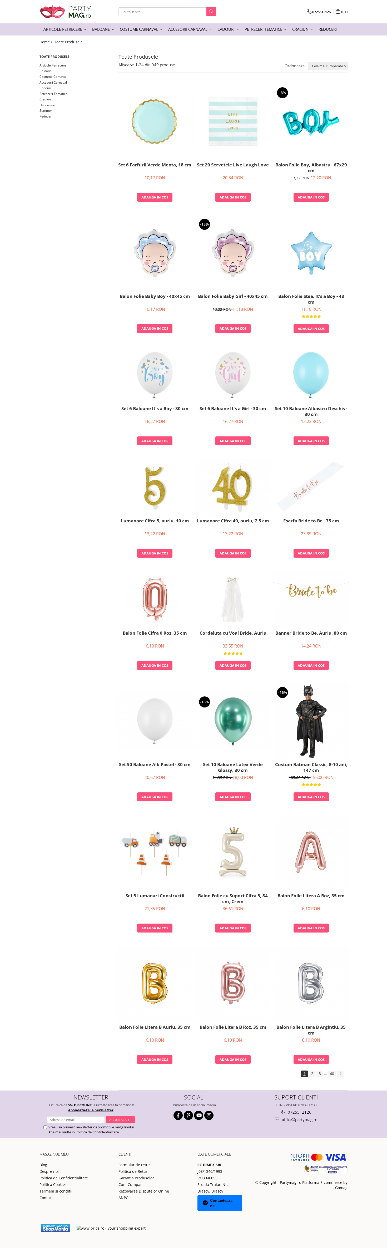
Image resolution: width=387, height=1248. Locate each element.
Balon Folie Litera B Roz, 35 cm (233, 1027)
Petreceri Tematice (53, 93)
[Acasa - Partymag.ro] (65, 11)
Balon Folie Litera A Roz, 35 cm (311, 896)
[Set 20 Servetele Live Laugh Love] (233, 121)
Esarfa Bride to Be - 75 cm (311, 521)
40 (332, 1073)
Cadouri (45, 88)
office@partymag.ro (299, 1119)
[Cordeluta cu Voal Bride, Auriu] (233, 599)
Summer (45, 110)
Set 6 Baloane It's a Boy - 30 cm (154, 408)
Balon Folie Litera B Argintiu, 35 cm (311, 1030)
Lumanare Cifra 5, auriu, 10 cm (155, 521)
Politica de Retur (132, 1171)
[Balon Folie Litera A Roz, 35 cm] (311, 852)
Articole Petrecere (52, 65)
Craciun (45, 99)
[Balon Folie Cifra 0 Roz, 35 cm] (155, 599)
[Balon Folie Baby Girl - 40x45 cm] (233, 253)
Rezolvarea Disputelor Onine (143, 1191)
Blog (43, 1164)
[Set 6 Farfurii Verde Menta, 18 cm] (155, 121)
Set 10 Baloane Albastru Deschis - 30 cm (311, 411)
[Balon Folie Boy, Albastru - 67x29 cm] (311, 121)
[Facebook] (178, 1115)
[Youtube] (198, 1115)
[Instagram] (209, 1115)
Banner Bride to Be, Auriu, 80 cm (311, 633)
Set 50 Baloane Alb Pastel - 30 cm (155, 764)
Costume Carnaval (53, 76)
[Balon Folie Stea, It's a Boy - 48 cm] (311, 253)
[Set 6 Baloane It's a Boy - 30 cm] (155, 374)
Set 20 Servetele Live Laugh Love (233, 165)
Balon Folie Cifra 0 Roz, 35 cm (155, 633)
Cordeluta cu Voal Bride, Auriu (233, 633)
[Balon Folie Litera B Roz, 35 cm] (233, 984)
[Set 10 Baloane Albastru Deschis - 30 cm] (311, 374)
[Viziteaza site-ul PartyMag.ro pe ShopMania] (55, 1228)
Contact (46, 1197)
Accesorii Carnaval (53, 82)
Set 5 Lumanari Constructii (155, 896)
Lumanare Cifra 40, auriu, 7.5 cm (233, 521)
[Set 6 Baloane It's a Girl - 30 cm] (233, 374)
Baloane (45, 71)
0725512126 (299, 1112)
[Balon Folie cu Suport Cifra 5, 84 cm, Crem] (233, 852)
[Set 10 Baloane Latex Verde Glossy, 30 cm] (233, 720)
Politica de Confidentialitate (97, 1132)
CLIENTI (124, 1154)
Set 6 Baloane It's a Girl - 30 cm (233, 408)
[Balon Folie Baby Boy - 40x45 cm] (155, 253)
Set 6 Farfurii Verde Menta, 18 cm (154, 165)
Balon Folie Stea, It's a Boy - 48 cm (311, 299)
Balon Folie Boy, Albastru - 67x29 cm (311, 168)
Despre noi (49, 1171)
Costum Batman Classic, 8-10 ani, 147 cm (311, 767)
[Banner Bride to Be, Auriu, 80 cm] (311, 599)
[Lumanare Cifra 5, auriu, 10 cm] (155, 487)
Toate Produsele (68, 41)
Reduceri (45, 116)
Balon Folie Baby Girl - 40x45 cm (233, 296)
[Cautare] (211, 11)
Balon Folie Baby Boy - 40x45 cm (155, 296)
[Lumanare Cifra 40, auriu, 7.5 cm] (233, 487)
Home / (46, 41)
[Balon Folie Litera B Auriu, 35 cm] (155, 984)
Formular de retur (134, 1164)
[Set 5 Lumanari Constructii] (155, 852)
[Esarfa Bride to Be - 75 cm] (311, 487)
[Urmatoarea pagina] (340, 1074)
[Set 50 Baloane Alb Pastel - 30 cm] (155, 720)
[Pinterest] (188, 1115)
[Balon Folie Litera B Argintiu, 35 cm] (311, 984)
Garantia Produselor (136, 1177)
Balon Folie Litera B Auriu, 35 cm (155, 1027)
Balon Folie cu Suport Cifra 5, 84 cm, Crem (233, 898)
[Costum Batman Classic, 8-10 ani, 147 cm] (311, 721)
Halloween (47, 105)
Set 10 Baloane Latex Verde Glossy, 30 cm (233, 767)
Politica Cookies (53, 1184)
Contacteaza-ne (222, 1203)
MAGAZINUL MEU (54, 1154)
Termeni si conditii (55, 1191)
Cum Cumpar (130, 1184)
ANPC (123, 1197)
